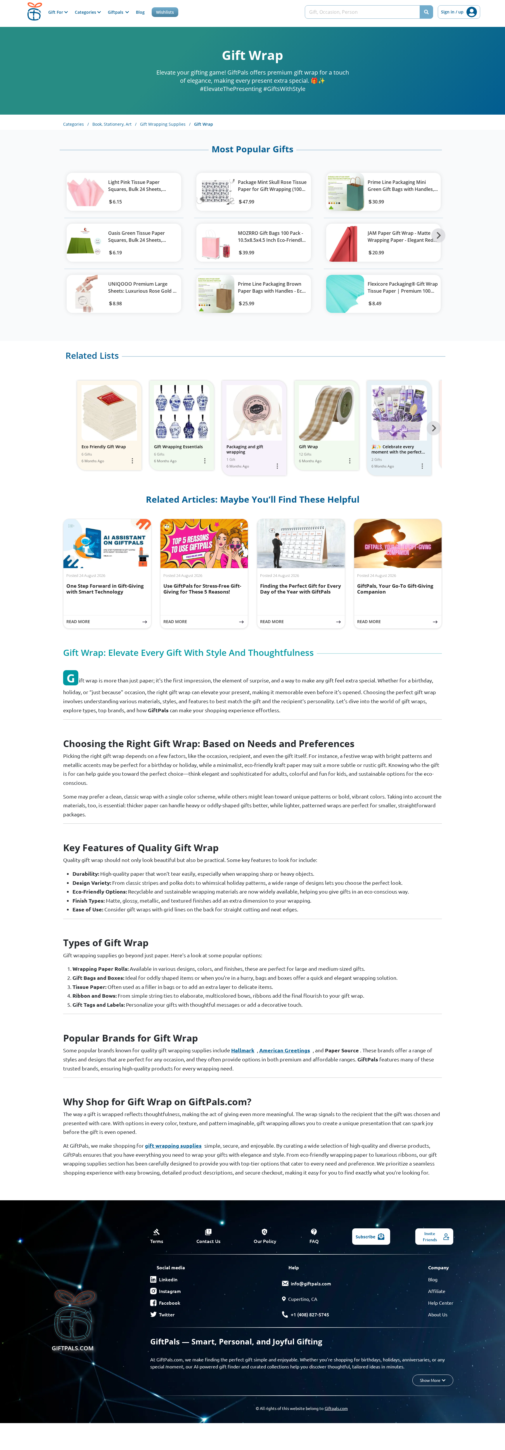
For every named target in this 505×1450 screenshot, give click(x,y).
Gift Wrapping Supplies (165, 124)
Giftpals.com (336, 1408)
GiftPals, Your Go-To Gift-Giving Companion (395, 588)
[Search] (426, 12)
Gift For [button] (56, 12)
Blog (140, 12)
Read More (108, 621)
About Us (437, 1314)
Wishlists (165, 12)
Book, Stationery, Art (114, 124)
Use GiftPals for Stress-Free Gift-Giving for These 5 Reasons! (202, 588)
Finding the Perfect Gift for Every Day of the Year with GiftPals (300, 588)
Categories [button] (86, 12)
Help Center (440, 1303)
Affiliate (436, 1291)
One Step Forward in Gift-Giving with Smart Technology (105, 588)
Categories (76, 124)
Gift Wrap (203, 124)
